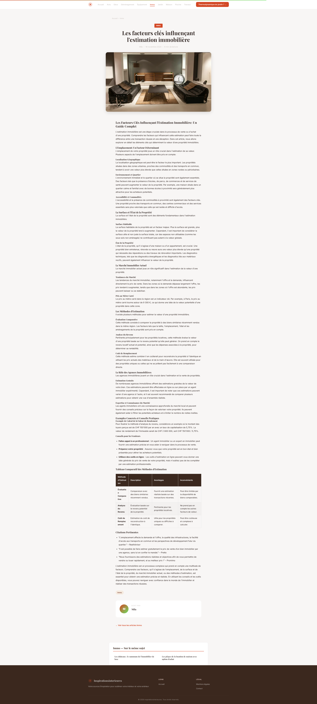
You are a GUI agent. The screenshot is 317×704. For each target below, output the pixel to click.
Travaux (187, 4)
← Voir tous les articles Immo (129, 625)
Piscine (178, 4)
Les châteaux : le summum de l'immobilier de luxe (134, 657)
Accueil (101, 4)
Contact (199, 688)
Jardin (160, 4)
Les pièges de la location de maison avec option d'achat (179, 657)
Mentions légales (203, 684)
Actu (109, 4)
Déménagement (127, 4)
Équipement (142, 4)
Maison (169, 4)
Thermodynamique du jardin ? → (212, 4)
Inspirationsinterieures (108, 680)
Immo (152, 4)
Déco (116, 4)
